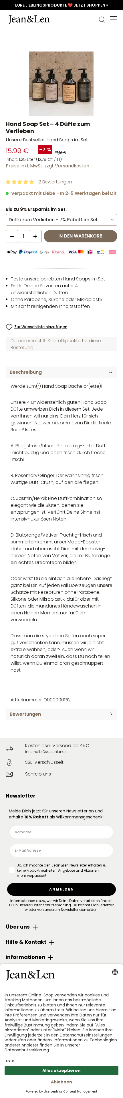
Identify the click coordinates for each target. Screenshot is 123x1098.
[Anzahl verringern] (12, 236)
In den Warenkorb (80, 236)
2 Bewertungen (55, 182)
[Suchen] (102, 19)
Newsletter (20, 795)
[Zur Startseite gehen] (61, 20)
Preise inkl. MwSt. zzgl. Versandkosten (47, 166)
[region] (61, 84)
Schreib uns (38, 774)
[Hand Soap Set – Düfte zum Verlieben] (61, 84)
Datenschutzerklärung (51, 905)
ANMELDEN (61, 889)
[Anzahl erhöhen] (35, 236)
